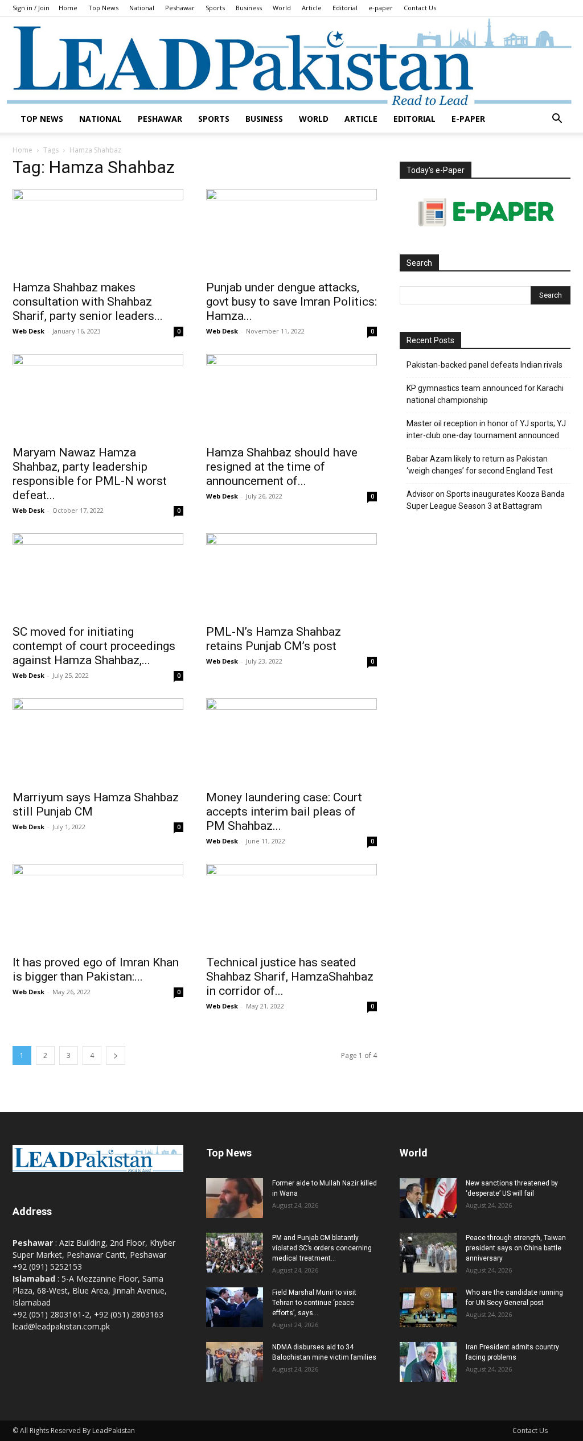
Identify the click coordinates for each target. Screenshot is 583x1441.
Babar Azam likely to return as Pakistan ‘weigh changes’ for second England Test (480, 464)
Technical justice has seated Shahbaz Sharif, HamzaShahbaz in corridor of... (289, 977)
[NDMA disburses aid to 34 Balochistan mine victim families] (234, 1362)
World (282, 7)
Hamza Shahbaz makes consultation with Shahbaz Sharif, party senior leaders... (88, 302)
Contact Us (420, 7)
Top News (103, 7)
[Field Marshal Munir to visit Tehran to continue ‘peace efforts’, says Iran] (234, 1307)
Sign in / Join (31, 7)
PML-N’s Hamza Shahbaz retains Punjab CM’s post (273, 639)
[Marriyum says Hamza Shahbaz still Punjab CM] (98, 740)
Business (249, 7)
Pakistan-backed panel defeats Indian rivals (485, 364)
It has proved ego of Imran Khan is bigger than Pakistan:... (96, 969)
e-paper (380, 7)
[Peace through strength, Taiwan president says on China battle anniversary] (428, 1253)
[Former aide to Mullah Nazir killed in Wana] (234, 1198)
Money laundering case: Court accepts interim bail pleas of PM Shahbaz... (284, 812)
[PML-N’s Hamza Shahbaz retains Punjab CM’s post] (291, 575)
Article (312, 7)
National (141, 7)
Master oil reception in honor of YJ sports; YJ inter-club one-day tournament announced (486, 429)
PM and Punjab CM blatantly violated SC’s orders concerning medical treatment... (322, 1248)
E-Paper (468, 118)
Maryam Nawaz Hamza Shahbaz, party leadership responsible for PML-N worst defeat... (90, 474)
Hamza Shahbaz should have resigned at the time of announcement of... (282, 467)
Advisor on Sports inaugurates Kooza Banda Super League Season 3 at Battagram (486, 499)
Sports (215, 7)
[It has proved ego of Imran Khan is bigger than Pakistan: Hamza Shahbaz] (98, 906)
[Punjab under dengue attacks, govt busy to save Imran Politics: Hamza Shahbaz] (291, 231)
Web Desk (28, 331)
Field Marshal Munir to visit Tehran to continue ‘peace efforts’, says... (314, 1302)
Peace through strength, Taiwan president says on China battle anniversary (516, 1248)
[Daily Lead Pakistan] (291, 61)
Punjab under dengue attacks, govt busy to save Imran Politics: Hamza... (291, 302)
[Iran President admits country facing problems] (428, 1362)
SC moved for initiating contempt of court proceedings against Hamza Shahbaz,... (94, 646)
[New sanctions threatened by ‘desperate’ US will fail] (428, 1198)
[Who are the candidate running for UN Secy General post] (428, 1307)
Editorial (345, 7)
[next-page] (115, 1055)
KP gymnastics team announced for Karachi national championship (485, 394)
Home (68, 7)
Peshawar (180, 7)
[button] (556, 119)
